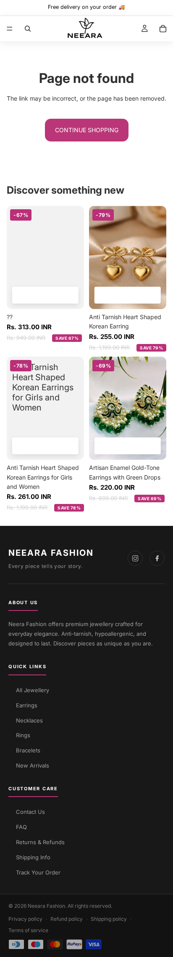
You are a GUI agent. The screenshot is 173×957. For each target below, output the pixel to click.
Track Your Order (38, 872)
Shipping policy (109, 919)
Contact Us (30, 811)
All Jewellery (32, 690)
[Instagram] (135, 558)
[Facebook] (157, 558)
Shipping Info (33, 857)
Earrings (26, 705)
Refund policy (66, 919)
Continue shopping (86, 129)
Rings (23, 735)
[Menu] (9, 28)
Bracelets (28, 750)
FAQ (21, 827)
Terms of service (28, 930)
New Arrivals (32, 765)
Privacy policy (25, 919)
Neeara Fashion (51, 553)
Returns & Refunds (40, 842)
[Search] (27, 28)
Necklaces (29, 720)
